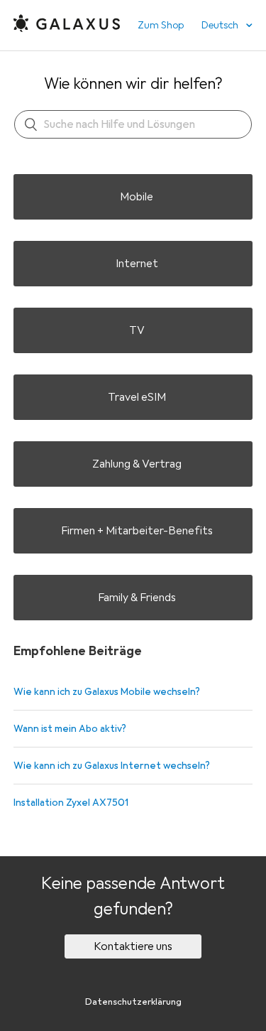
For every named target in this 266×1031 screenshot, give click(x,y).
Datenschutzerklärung (133, 1002)
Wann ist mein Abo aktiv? (69, 729)
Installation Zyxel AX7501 (70, 803)
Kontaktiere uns (133, 946)
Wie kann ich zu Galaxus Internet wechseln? (111, 766)
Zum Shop (161, 25)
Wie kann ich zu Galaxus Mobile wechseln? (106, 692)
